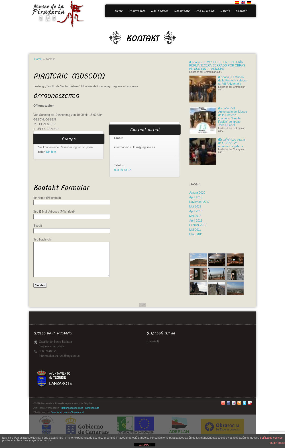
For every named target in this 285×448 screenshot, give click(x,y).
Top (142, 305)
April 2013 (195, 211)
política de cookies (271, 437)
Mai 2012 (195, 216)
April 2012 (195, 220)
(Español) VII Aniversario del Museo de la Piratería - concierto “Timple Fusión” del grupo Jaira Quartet (232, 117)
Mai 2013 (195, 206)
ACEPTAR (144, 445)
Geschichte (181, 10)
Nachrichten (136, 10)
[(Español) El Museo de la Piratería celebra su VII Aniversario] (202, 101)
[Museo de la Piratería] (57, 6)
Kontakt (241, 10)
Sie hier (51, 151)
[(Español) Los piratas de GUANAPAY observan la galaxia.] (202, 164)
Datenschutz (92, 408)
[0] (228, 403)
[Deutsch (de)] (249, 3)
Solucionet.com (59, 412)
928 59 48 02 (122, 170)
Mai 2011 (195, 229)
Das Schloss (159, 10)
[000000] (223, 403)
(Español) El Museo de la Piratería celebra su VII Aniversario (232, 80)
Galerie (225, 10)
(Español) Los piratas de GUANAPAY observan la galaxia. (232, 143)
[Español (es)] (237, 3)
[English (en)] (243, 3)
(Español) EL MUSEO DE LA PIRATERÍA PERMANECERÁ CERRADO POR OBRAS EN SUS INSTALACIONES (217, 65)
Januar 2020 (197, 192)
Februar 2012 (197, 225)
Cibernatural (76, 412)
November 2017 (199, 201)
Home (118, 10)
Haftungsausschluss (72, 408)
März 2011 (196, 234)
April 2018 (195, 197)
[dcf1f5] (250, 403)
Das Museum (204, 10)
